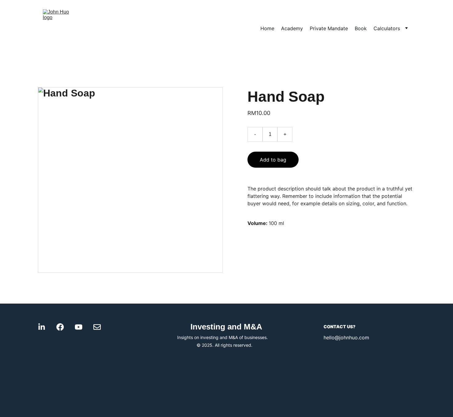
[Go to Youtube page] (78, 327)
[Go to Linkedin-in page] (41, 327)
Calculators (386, 28)
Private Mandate (329, 28)
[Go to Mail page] (97, 327)
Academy (292, 28)
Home (267, 28)
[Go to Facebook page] (60, 327)
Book (361, 28)
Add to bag (273, 160)
